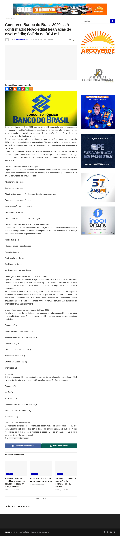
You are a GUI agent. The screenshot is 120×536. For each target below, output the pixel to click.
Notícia (13, 19)
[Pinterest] (23, 89)
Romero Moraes (21, 40)
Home (7, 19)
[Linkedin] (19, 89)
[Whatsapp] (27, 89)
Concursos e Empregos (19, 438)
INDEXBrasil (9, 532)
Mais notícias (41, 498)
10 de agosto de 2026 (37, 484)
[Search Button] (112, 21)
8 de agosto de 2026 (62, 490)
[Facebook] (7, 89)
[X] (11, 89)
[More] (31, 89)
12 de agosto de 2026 (12, 490)
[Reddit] (15, 89)
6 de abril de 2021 (37, 40)
